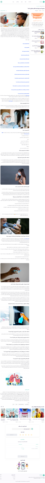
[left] (1, 406)
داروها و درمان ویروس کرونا (25, 51)
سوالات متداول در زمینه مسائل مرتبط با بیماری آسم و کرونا (21, 74)
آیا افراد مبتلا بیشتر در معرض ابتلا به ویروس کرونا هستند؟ (22, 78)
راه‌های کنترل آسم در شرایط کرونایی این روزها (23, 62)
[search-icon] (1, 2)
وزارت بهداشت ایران (26, 238)
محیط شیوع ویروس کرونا (26, 43)
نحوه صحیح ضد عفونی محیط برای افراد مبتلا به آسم (22, 70)
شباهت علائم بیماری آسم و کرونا (25, 55)
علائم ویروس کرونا (27, 47)
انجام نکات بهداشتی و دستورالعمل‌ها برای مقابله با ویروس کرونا (21, 66)
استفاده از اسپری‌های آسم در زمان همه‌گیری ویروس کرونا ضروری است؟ (20, 89)
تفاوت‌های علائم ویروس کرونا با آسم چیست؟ (23, 93)
